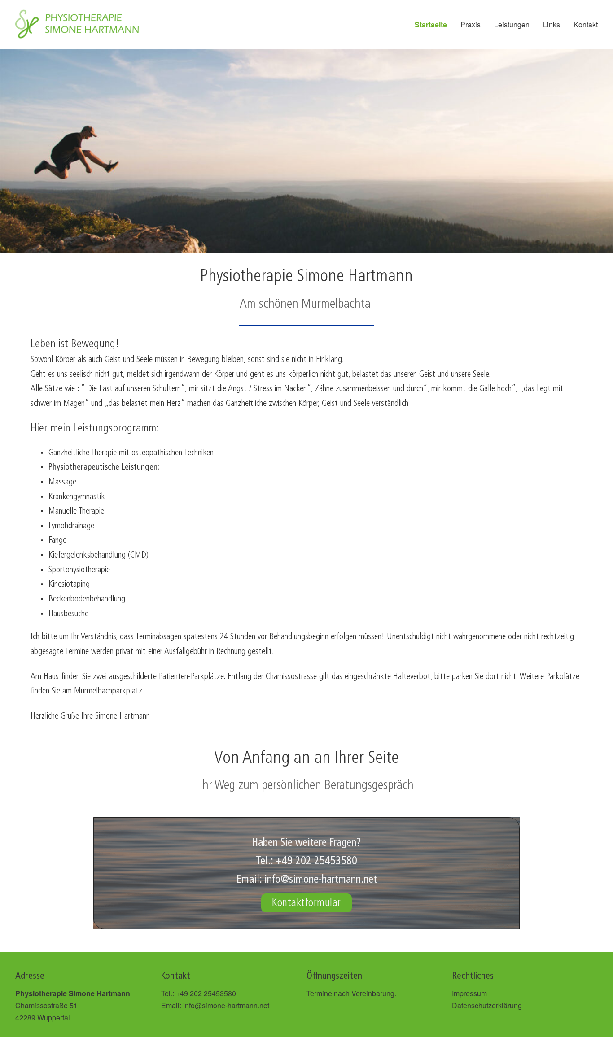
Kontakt (586, 24)
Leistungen (512, 24)
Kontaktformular (306, 903)
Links (551, 24)
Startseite (431, 24)
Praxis (470, 24)
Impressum (469, 993)
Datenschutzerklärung (487, 1005)
